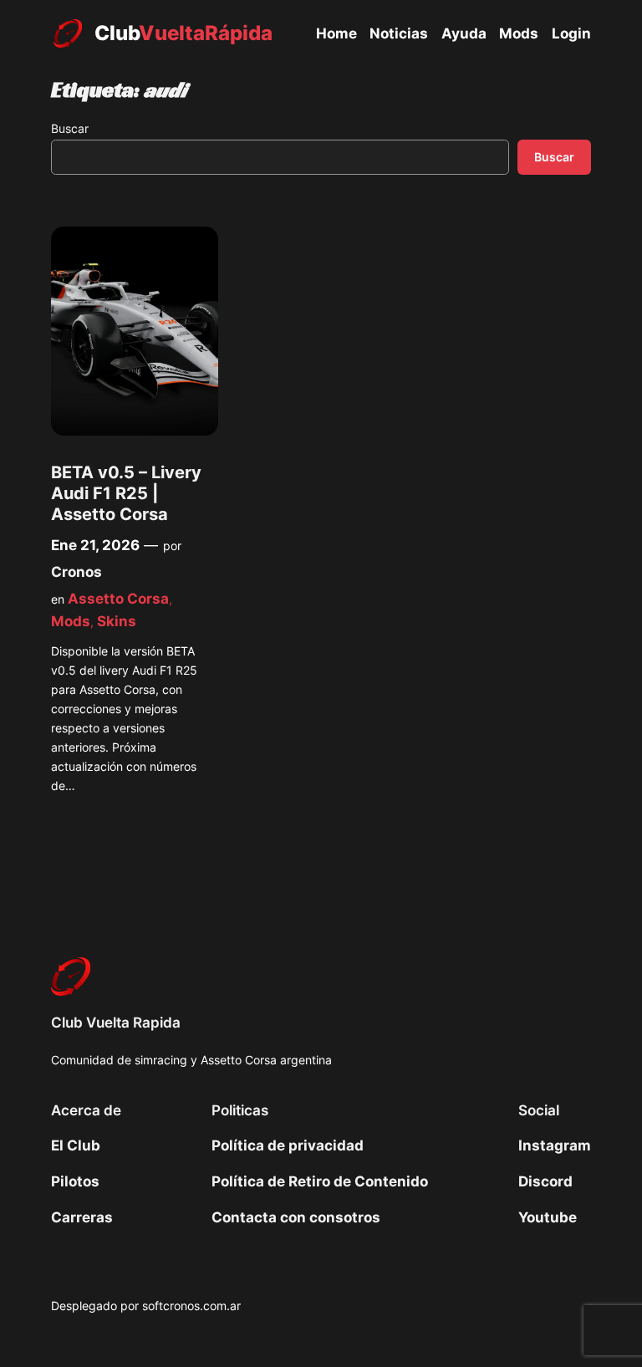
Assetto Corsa (118, 598)
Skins (116, 621)
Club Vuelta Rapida (116, 1022)
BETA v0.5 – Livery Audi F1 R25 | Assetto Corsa (126, 493)
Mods (70, 621)
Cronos (76, 572)
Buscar (70, 128)
